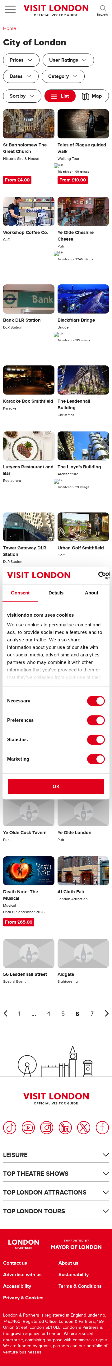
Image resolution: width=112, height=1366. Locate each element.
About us (68, 1263)
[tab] (60, 96)
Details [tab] (56, 592)
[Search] (102, 9)
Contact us (15, 1263)
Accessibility (17, 1286)
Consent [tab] (20, 592)
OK (56, 786)
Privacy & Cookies (23, 1298)
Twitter (83, 1127)
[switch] (96, 720)
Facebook (102, 1127)
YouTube (28, 1127)
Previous (5, 1013)
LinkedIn (65, 1127)
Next (107, 1013)
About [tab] (92, 592)
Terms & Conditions (80, 1286)
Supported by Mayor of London (76, 1244)
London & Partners (23, 1244)
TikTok (9, 1127)
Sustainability (73, 1274)
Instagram (46, 1127)
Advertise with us (22, 1274)
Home (9, 28)
